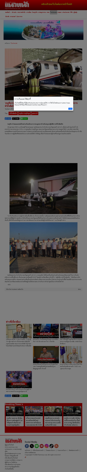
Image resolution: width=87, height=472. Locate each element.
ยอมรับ (70, 108)
